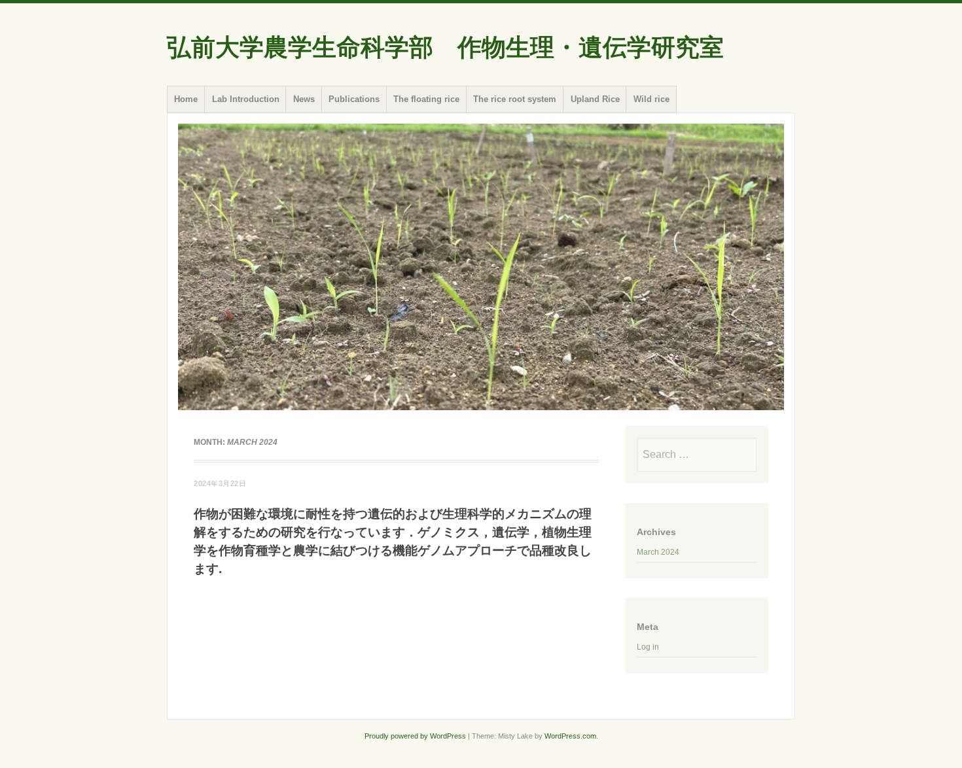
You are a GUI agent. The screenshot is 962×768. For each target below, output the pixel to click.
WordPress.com (570, 736)
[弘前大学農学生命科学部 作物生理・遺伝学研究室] (481, 267)
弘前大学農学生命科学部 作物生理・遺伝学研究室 (445, 47)
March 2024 (658, 552)
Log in (648, 647)
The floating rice (426, 99)
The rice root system (514, 99)
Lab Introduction (245, 99)
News (304, 99)
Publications (354, 99)
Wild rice (651, 99)
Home (186, 99)
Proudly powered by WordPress (415, 736)
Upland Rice (595, 99)
